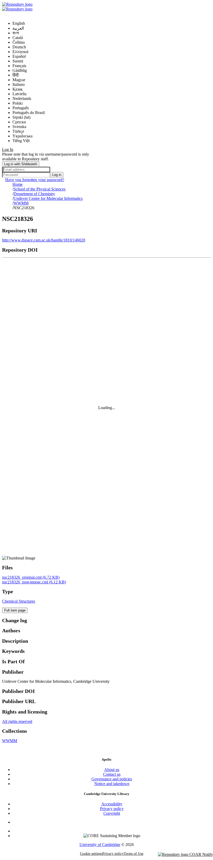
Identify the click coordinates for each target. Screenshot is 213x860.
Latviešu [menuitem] (19, 94)
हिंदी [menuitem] (15, 75)
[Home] (17, 4)
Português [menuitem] (20, 108)
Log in (56, 175)
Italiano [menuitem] (18, 84)
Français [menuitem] (19, 65)
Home (17, 184)
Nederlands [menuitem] (21, 98)
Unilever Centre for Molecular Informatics (48, 198)
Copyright (111, 813)
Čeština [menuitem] (18, 42)
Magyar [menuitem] (18, 80)
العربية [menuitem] (18, 28)
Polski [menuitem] (17, 103)
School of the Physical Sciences (39, 189)
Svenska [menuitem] (19, 126)
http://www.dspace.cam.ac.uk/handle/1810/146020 (43, 240)
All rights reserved (17, 721)
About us (111, 769)
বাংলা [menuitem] (15, 33)
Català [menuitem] (17, 37)
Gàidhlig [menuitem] (19, 70)
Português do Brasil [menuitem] (28, 112)
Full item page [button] (14, 610)
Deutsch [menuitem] (19, 47)
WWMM (21, 203)
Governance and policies (111, 779)
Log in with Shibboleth (20, 164)
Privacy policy (112, 808)
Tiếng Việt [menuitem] (21, 140)
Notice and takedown (111, 783)
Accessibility (111, 804)
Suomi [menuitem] (17, 61)
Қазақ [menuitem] (17, 89)
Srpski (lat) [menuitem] (21, 117)
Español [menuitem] (19, 56)
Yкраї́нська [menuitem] (22, 136)
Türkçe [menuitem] (18, 131)
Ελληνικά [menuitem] (20, 51)
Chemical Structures (18, 601)
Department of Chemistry (34, 194)
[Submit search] (5, 15)
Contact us (112, 774)
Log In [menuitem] (7, 149)
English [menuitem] (18, 23)
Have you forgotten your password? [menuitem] (34, 179)
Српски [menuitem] (19, 122)
